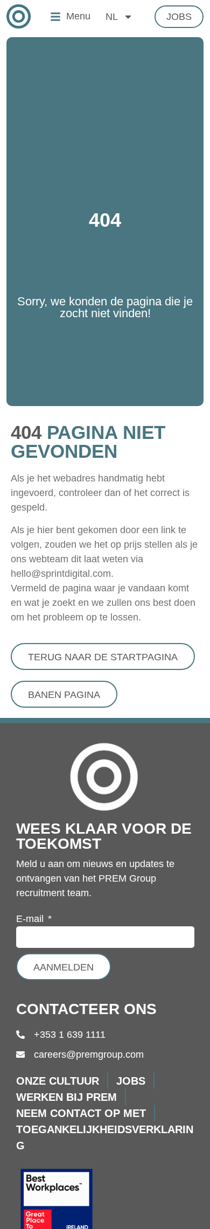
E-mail (31, 919)
